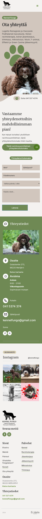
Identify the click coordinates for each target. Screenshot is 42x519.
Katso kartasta (16, 272)
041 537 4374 (7, 496)
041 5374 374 (12, 306)
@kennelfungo (33, 358)
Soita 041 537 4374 (29, 98)
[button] (37, 6)
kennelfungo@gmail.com (19, 320)
